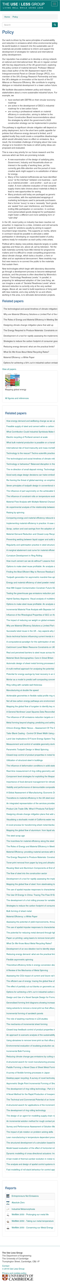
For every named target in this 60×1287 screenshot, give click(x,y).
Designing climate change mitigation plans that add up (31, 814)
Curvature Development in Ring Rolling (24, 555)
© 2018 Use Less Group (13, 1268)
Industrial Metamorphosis (23, 1209)
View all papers (9, 369)
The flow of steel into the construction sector (26, 873)
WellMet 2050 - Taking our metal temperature (33, 1220)
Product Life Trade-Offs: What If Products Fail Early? (30, 808)
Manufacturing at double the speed (22, 690)
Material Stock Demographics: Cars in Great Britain (29, 657)
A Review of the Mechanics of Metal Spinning (27, 970)
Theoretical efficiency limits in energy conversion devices (32, 964)
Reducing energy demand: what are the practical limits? (32, 954)
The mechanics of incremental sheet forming (26, 1024)
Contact (5, 1265)
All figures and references (17, 398)
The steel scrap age (15, 835)
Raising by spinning (15, 512)
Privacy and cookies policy (14, 1273)
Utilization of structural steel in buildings (24, 760)
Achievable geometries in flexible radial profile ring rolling (32, 695)
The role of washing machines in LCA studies (27, 1018)
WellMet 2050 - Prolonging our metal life (30, 1214)
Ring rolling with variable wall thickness (24, 684)
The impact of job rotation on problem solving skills (29, 1131)
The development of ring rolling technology (26, 1110)
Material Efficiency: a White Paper (21, 916)
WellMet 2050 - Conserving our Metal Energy (32, 1227)
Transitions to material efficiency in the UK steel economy (32, 797)
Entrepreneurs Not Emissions (25, 1195)
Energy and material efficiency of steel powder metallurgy (32, 582)
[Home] (23, 5)
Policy (15, 16)
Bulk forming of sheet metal (19, 911)
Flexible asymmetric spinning (19, 959)
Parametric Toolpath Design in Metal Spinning (27, 749)
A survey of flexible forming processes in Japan (28, 1072)
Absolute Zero (18, 1202)
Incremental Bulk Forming (18, 1051)
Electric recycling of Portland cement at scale (27, 437)
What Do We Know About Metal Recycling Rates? (29, 943)
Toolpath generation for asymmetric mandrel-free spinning (33, 577)
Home (7, 16)
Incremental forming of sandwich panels (24, 1013)
